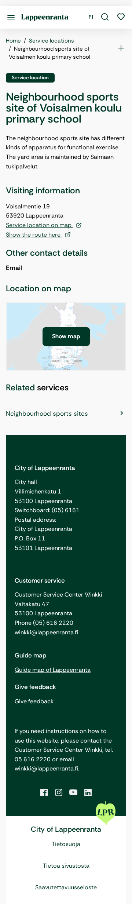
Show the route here (34, 234)
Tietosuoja (66, 844)
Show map (66, 336)
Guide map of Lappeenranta (53, 670)
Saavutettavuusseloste (66, 887)
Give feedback (34, 701)
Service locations (51, 40)
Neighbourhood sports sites (47, 413)
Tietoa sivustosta (66, 866)
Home (13, 40)
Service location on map (39, 225)
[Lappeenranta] (45, 17)
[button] (105, 17)
